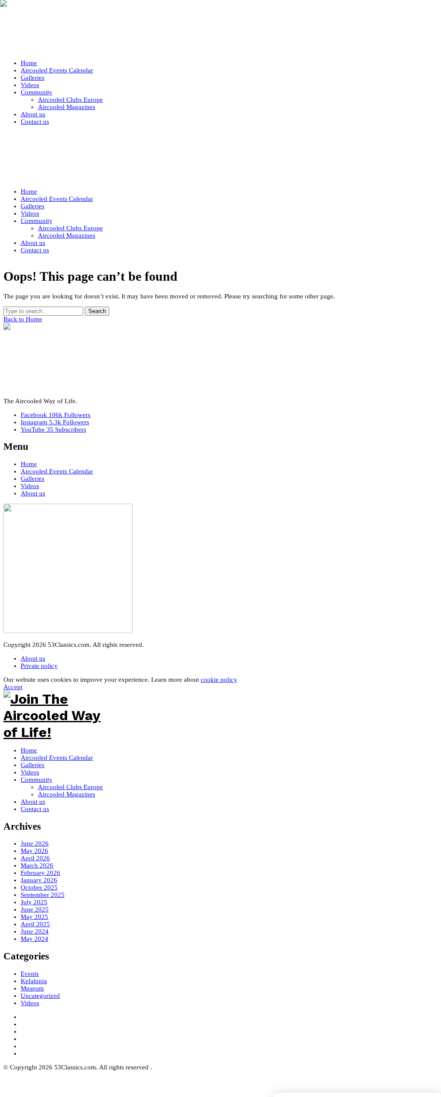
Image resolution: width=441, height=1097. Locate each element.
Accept (12, 686)
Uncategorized (40, 995)
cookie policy (219, 679)
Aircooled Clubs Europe (70, 787)
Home (29, 464)
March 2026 (37, 865)
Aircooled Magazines (66, 794)
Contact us (35, 809)
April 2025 (35, 924)
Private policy (39, 665)
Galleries (32, 478)
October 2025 (39, 887)
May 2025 (34, 916)
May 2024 (34, 938)
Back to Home (22, 319)
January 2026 (39, 880)
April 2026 (35, 858)
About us (33, 493)
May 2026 (34, 850)
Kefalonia (34, 981)
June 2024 (35, 931)
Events (30, 973)
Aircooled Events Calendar (57, 471)
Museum (32, 988)
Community (37, 779)
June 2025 (35, 909)
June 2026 (35, 843)
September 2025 (43, 894)
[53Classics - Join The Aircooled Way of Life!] (220, 28)
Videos (30, 486)
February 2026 (40, 872)
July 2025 (34, 902)
